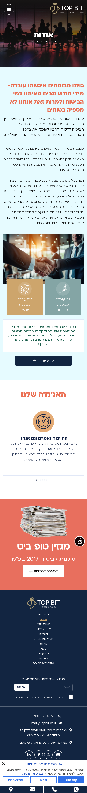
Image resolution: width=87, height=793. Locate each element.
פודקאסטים (43, 629)
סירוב (43, 780)
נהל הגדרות (15, 780)
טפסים (43, 658)
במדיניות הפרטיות (32, 773)
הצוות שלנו (43, 624)
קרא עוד (47, 360)
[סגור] (3, 763)
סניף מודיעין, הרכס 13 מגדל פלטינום (43, 743)
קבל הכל (71, 780)
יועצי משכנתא (43, 639)
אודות (43, 619)
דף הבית (50, 41)
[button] (50, 480)
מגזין (44, 649)
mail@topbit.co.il (43, 723)
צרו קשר (43, 653)
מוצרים (43, 634)
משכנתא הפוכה (43, 663)
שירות (43, 644)
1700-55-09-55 (43, 716)
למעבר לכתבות (46, 571)
